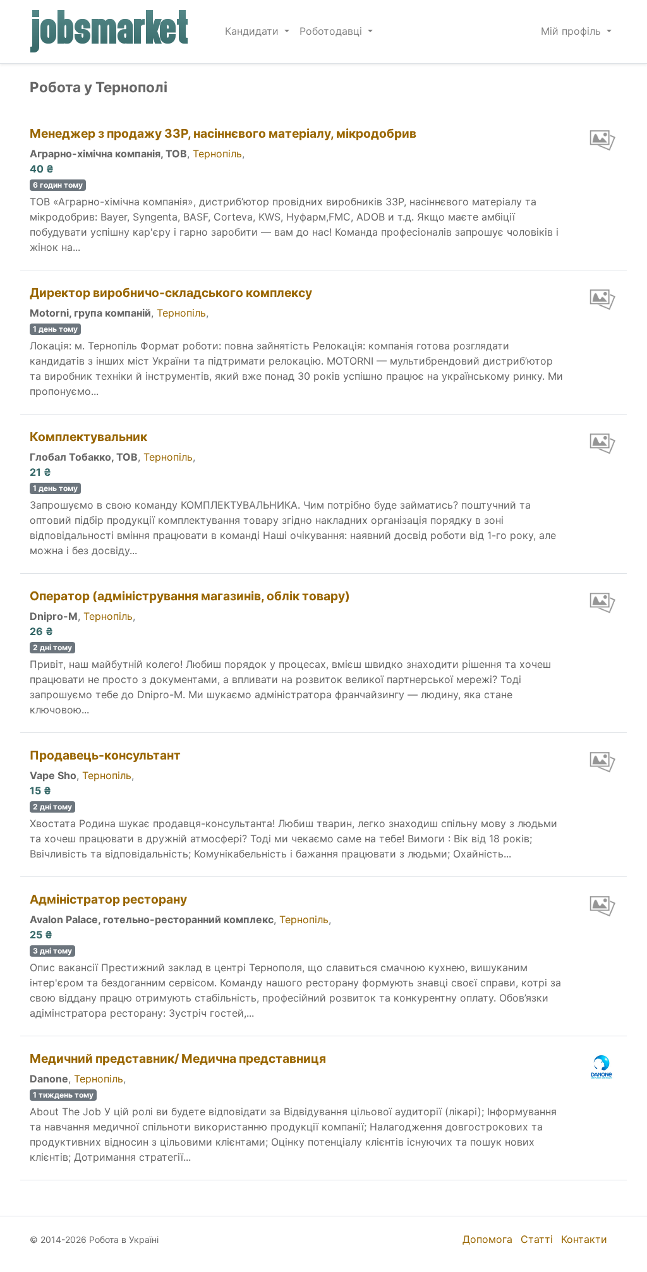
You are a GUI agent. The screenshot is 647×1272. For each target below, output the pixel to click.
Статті (537, 1239)
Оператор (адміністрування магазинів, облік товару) (190, 595)
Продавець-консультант (105, 755)
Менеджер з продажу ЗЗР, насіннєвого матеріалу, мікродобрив (223, 133)
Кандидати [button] (253, 31)
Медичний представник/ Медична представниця (178, 1058)
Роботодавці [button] (332, 31)
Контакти (584, 1239)
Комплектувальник (88, 436)
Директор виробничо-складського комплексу (171, 292)
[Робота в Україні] (110, 31)
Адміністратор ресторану (108, 899)
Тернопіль (217, 153)
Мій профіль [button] (572, 31)
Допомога (487, 1239)
